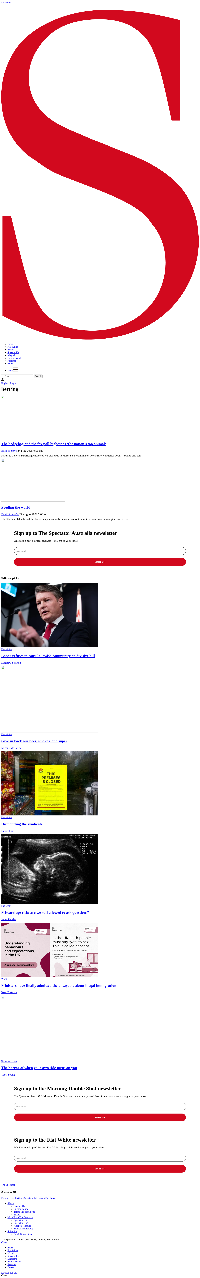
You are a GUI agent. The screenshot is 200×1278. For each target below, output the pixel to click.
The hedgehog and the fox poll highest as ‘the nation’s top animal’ (53, 444)
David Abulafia (10, 514)
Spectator (5, 2)
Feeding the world (15, 507)
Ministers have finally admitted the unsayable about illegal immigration (58, 985)
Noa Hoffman (9, 992)
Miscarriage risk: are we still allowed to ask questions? (45, 912)
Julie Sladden (8, 919)
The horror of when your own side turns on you (39, 1068)
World (4, 979)
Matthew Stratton (11, 662)
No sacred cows (9, 1061)
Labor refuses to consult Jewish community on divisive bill (48, 656)
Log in (13, 383)
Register (5, 383)
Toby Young (8, 1074)
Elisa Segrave (9, 450)
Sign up (100, 562)
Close (4, 1242)
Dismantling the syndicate (22, 824)
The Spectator (8, 1184)
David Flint (7, 830)
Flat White (6, 649)
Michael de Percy (11, 747)
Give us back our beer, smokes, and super (34, 741)
